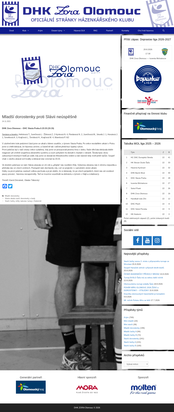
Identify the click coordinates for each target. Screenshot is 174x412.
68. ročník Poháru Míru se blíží (137, 300)
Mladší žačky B (130, 335)
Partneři (109, 30)
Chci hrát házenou (146, 30)
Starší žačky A (130, 342)
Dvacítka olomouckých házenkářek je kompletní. (144, 294)
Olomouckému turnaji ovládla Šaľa (138, 284)
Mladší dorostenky (12, 196)
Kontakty (125, 30)
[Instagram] (157, 240)
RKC (95, 30)
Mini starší (128, 324)
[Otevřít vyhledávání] (163, 30)
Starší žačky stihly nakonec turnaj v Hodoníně (23, 201)
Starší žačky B (130, 346)
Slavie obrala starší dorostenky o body (20, 198)
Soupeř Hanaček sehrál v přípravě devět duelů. (144, 268)
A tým (40, 30)
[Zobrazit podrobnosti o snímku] (148, 126)
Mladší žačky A (130, 331)
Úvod (11, 30)
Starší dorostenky (131, 338)
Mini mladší (129, 321)
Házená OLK (79, 30)
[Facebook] (137, 240)
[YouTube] (147, 240)
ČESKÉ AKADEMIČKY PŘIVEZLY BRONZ (141, 274)
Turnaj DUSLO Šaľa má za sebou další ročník (143, 277)
